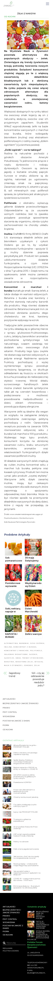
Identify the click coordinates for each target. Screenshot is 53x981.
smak (18, 658)
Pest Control (10, 712)
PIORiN (6, 725)
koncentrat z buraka (24, 647)
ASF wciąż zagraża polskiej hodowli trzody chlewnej (24, 835)
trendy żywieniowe (33, 658)
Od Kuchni (9, 16)
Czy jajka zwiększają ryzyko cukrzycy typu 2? (24, 805)
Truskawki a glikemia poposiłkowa (22, 820)
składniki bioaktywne (16, 654)
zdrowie (28, 665)
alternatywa (11, 643)
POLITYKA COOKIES (11, 951)
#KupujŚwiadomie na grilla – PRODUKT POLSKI (25, 746)
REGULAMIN (7, 948)
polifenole (36, 650)
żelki (37, 665)
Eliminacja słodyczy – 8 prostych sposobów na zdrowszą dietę (26, 887)
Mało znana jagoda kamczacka (26, 849)
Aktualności (9, 699)
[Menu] (47, 4)
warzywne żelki (24, 662)
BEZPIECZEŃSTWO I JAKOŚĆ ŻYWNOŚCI (20, 703)
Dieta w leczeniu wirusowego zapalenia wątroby (25, 753)
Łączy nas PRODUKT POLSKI (25, 812)
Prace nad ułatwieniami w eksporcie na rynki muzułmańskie (24, 791)
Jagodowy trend (14, 674)
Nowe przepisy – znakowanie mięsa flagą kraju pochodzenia (25, 864)
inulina (8, 647)
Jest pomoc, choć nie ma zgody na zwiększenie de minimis (26, 857)
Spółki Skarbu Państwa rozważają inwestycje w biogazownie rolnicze (23, 761)
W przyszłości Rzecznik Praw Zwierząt (25, 827)
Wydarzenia (9, 716)
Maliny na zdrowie (20, 841)
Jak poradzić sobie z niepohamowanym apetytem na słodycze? (26, 872)
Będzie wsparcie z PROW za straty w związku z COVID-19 (25, 768)
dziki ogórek (37, 643)
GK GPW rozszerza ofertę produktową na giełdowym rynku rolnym (24, 776)
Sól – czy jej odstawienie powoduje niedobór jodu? (37, 679)
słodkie (33, 654)
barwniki (24, 643)
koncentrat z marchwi (16, 650)
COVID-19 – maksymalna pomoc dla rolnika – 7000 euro (26, 879)
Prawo (6, 708)
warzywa (9, 662)
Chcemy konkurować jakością (25, 797)
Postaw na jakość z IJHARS (16, 721)
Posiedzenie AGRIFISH (22, 782)
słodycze (9, 658)
